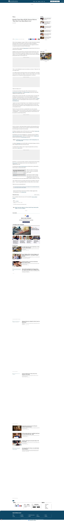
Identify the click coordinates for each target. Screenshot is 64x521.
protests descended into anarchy (17, 135)
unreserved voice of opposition (17, 92)
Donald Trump (30, 207)
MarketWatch (19, 143)
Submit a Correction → (37, 194)
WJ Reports (23, 208)
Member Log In (57, 1)
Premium (34, 1)
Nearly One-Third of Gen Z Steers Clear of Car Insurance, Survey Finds (29, 374)
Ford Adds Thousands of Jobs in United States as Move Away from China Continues (47, 31)
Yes (14, 171)
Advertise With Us (46, 508)
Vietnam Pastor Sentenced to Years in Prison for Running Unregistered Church (47, 38)
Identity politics (36, 207)
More (17, 202)
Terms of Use (16, 175)
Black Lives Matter (26, 92)
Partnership (46, 507)
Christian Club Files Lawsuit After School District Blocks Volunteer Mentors (47, 34)
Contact (21, 202)
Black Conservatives (18, 207)
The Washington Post (16, 100)
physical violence (24, 137)
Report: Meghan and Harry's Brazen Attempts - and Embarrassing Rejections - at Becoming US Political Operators (47, 23)
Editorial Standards (46, 504)
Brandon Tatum (25, 48)
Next (13, 500)
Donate (42, 1)
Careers (45, 506)
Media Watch (38, 516)
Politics (16, 208)
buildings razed (36, 135)
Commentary (39, 1)
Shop (44, 1)
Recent (19, 202)
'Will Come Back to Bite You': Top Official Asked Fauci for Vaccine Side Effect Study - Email (47, 27)
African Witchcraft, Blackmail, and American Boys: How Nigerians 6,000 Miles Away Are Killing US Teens (30, 269)
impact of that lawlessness (23, 166)
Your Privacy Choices (33, 520)
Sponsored (46, 516)
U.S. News (19, 208)
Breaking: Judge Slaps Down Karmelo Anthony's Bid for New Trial (47, 19)
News (36, 1)
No (16, 171)
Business (30, 516)
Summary (14, 202)
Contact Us (46, 505)
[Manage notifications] (1, 519)
